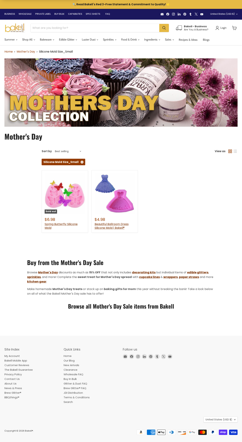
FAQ (107, 14)
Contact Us (12, 379)
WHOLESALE (25, 14)
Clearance (70, 370)
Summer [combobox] (9, 39)
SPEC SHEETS (93, 14)
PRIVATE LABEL (43, 14)
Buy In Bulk (70, 379)
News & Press (13, 388)
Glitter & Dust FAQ (75, 383)
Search (68, 402)
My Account (12, 356)
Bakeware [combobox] (46, 39)
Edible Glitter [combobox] (67, 39)
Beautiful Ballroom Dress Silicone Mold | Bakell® (112, 226)
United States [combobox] (222, 14)
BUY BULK (59, 14)
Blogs (206, 39)
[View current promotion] (121, 5)
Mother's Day (26, 51)
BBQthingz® (11, 397)
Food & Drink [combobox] (129, 39)
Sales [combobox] (168, 39)
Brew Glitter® (12, 393)
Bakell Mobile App (15, 360)
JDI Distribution (73, 393)
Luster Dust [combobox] (89, 39)
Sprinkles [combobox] (108, 39)
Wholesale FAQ (73, 374)
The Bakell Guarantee (18, 370)
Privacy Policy (13, 374)
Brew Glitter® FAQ (75, 388)
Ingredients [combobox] (151, 39)
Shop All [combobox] (27, 39)
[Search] (164, 28)
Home (8, 51)
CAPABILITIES (75, 14)
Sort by (47, 151)
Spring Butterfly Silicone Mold (61, 226)
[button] (234, 28)
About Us (10, 383)
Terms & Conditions (77, 397)
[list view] (235, 151)
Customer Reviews (16, 365)
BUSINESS (9, 14)
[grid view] (230, 151)
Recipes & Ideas (188, 39)
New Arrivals (71, 365)
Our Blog (69, 360)
